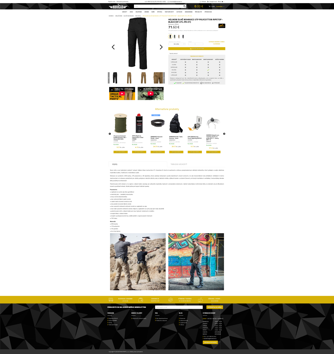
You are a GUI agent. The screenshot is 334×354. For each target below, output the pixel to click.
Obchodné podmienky (122, 2)
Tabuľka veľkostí (173, 53)
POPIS (114, 164)
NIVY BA (214, 318)
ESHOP (204, 318)
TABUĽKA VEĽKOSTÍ (179, 164)
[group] (121, 134)
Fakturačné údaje (113, 325)
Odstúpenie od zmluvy (210, 342)
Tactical (138, 16)
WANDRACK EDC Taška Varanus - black (175, 137)
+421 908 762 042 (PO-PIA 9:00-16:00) (155, 2)
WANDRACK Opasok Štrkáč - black (156, 137)
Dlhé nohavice (129, 16)
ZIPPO (133, 141)
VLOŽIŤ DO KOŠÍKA (198, 48)
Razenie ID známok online (139, 318)
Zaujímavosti (183, 322)
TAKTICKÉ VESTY (169, 12)
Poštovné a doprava (161, 320)
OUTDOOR (179, 12)
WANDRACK (154, 140)
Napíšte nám (111, 2)
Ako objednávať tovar (162, 318)
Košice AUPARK (113, 320)
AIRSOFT (124, 12)
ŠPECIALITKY (198, 12)
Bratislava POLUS (113, 318)
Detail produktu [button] (120, 152)
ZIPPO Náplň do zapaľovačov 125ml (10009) (137, 137)
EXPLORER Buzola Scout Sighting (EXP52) (195, 137)
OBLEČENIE (139, 12)
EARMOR (208, 141)
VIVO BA (209, 318)
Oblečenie (118, 16)
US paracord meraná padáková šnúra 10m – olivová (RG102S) (120, 137)
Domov (111, 16)
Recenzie (182, 318)
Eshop (110, 322)
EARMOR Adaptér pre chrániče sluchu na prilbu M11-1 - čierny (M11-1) (212, 137)
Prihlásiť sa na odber (215, 307)
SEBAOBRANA (188, 12)
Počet (190, 42)
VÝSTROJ (159, 12)
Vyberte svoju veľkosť (174, 42)
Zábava (182, 325)
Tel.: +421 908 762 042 (210, 336)
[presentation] (113, 46)
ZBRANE (146, 12)
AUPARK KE (220, 318)
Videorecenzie (184, 320)
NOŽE (153, 12)
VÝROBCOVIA (208, 12)
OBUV (131, 12)
